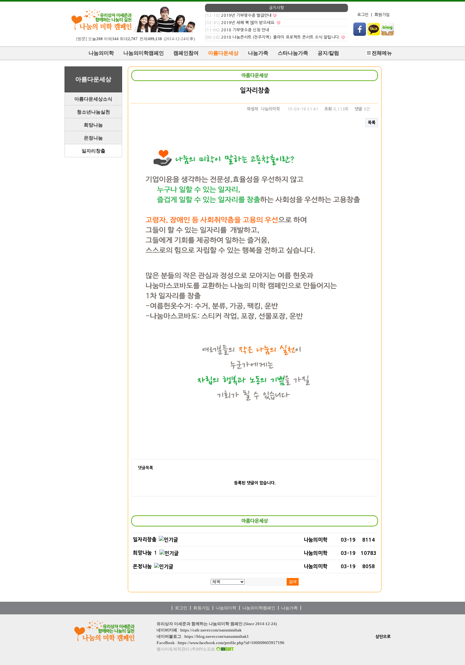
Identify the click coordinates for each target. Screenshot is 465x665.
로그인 (363, 15)
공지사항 (276, 8)
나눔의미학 (101, 53)
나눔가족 (258, 53)
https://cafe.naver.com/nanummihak (211, 630)
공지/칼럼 (328, 53)
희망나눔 (93, 124)
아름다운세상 (223, 53)
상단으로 (383, 637)
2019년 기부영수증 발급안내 (246, 15)
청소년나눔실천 (93, 112)
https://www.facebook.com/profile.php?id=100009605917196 (231, 643)
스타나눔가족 (293, 53)
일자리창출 (93, 150)
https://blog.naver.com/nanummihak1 (216, 636)
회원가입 (382, 15)
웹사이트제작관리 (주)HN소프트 (186, 649)
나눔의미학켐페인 (258, 608)
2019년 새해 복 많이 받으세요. (248, 23)
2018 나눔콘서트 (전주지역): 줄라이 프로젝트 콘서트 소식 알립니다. (280, 37)
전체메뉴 (382, 53)
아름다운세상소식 (93, 99)
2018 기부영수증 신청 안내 (245, 30)
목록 (371, 123)
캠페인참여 (186, 53)
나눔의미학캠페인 (143, 53)
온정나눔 (93, 137)
